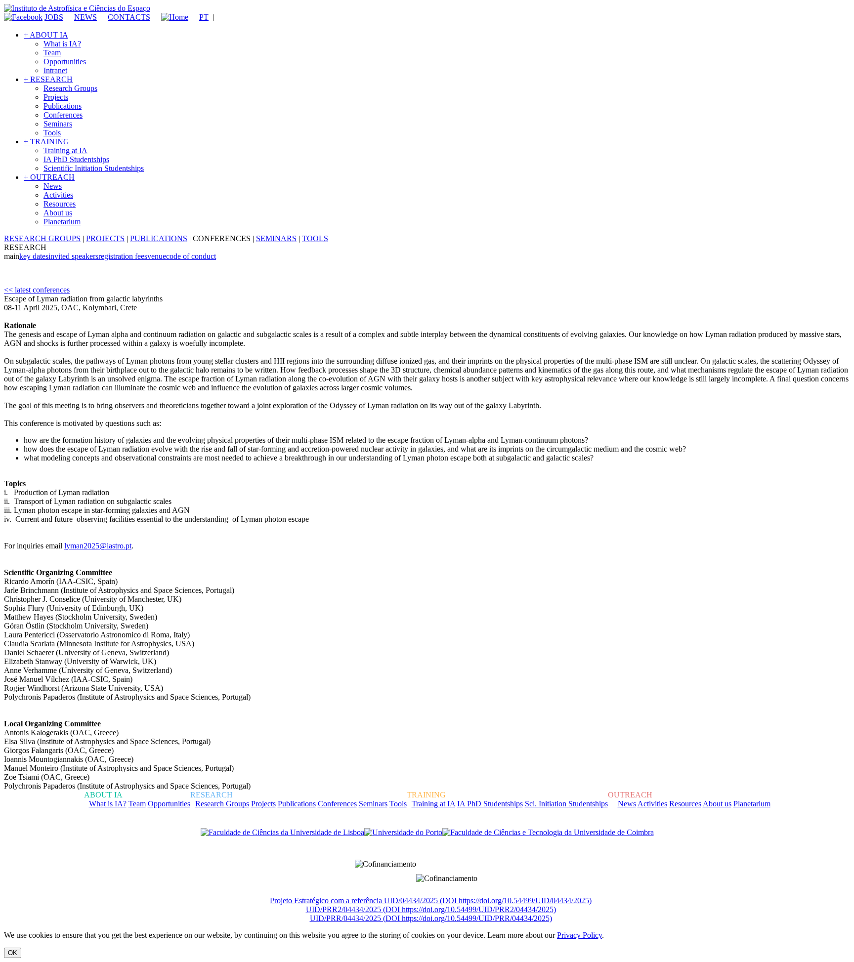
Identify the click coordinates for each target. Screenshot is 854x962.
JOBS (53, 17)
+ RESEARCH (48, 79)
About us (57, 213)
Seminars (57, 124)
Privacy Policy (579, 935)
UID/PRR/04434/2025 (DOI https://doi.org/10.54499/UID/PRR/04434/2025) (431, 918)
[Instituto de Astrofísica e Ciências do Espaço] (77, 8)
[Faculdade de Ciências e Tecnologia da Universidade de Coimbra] (548, 832)
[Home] (170, 17)
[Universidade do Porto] (403, 832)
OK (12, 953)
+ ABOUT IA (46, 35)
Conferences (63, 115)
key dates (33, 256)
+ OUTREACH (49, 177)
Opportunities (64, 61)
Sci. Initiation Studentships (566, 803)
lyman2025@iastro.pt (97, 546)
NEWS (85, 17)
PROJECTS (105, 238)
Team (52, 52)
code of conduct (191, 256)
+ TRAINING (46, 141)
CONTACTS (129, 17)
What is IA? (62, 44)
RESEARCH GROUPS (42, 238)
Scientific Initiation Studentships (93, 168)
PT (204, 17)
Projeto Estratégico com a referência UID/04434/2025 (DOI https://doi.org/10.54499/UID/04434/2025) (431, 900)
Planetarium (62, 221)
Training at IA (65, 150)
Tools (52, 132)
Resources (59, 204)
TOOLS (315, 238)
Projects (55, 97)
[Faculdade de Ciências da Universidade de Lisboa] (282, 832)
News (52, 186)
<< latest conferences (37, 290)
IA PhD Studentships (76, 159)
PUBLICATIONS (158, 238)
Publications (62, 106)
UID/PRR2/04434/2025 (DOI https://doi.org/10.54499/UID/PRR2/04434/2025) (431, 909)
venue (156, 256)
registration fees (122, 256)
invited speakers (73, 256)
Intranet (55, 70)
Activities (58, 195)
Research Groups (70, 88)
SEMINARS (276, 238)
